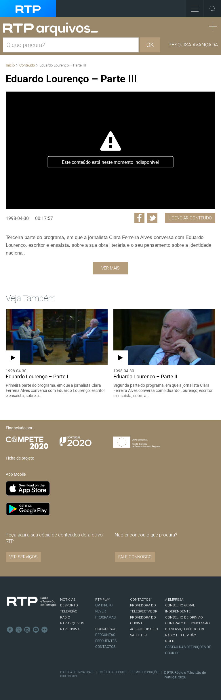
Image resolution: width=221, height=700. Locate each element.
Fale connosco (135, 556)
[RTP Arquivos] (52, 29)
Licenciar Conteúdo (190, 218)
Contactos (105, 647)
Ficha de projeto (20, 458)
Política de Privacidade (77, 672)
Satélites (138, 635)
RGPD (169, 641)
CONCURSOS (105, 629)
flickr (44, 630)
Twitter (19, 630)
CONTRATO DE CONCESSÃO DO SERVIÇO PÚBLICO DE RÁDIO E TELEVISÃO (187, 629)
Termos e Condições (144, 672)
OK (150, 44)
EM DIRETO (104, 605)
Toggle (212, 8)
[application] (110, 150)
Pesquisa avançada (193, 45)
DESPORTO (69, 605)
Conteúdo (27, 65)
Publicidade (69, 676)
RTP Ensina (69, 629)
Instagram (27, 630)
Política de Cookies (112, 672)
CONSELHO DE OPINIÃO (184, 617)
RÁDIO (65, 617)
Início (10, 65)
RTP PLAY (102, 599)
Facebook (10, 630)
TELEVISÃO (68, 611)
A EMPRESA (174, 599)
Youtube (36, 630)
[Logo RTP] (31, 601)
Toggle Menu (194, 8)
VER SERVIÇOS (23, 556)
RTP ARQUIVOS (72, 623)
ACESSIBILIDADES (144, 629)
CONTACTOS (140, 599)
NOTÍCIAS (67, 599)
